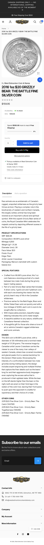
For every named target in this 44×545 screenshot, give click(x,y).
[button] (3, 21)
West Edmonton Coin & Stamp (16, 83)
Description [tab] (7, 193)
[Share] (39, 79)
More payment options (22, 156)
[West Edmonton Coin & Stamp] (22, 482)
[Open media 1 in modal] (22, 57)
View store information (15, 170)
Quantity (7, 138)
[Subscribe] (37, 460)
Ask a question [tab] (21, 193)
